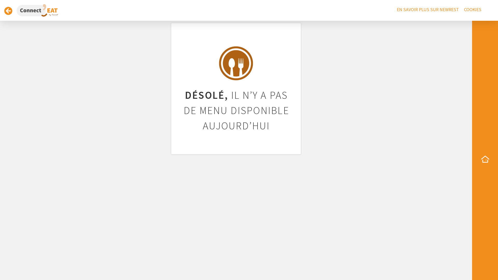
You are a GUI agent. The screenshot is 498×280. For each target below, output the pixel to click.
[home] (485, 159)
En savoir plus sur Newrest (428, 10)
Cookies (472, 10)
